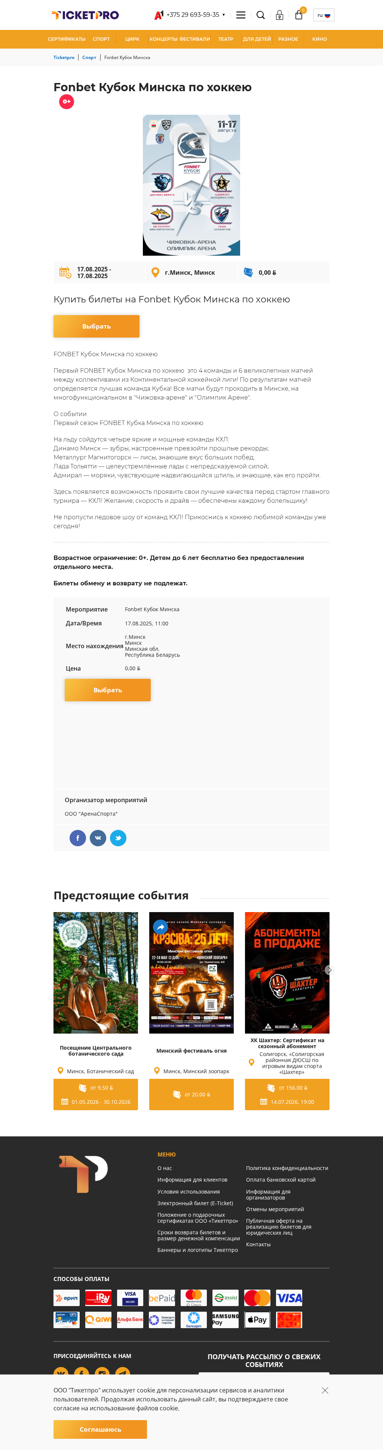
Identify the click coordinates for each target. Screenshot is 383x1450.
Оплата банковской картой (281, 1179)
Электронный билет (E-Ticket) (195, 1203)
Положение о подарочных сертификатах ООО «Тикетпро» (197, 1217)
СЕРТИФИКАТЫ (67, 39)
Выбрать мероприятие (96, 330)
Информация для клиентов (192, 1179)
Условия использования (188, 1191)
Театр (225, 39)
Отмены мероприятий (275, 1209)
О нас (164, 1168)
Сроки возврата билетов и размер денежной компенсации (198, 1235)
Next (330, 970)
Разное (288, 39)
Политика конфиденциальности (287, 1168)
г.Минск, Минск (190, 272)
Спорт (101, 39)
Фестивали (194, 39)
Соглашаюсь (100, 1429)
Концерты (164, 39)
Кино (319, 39)
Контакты (258, 1244)
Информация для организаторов (268, 1194)
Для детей (257, 39)
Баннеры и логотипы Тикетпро (197, 1249)
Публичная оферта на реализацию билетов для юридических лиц (279, 1226)
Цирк (132, 39)
